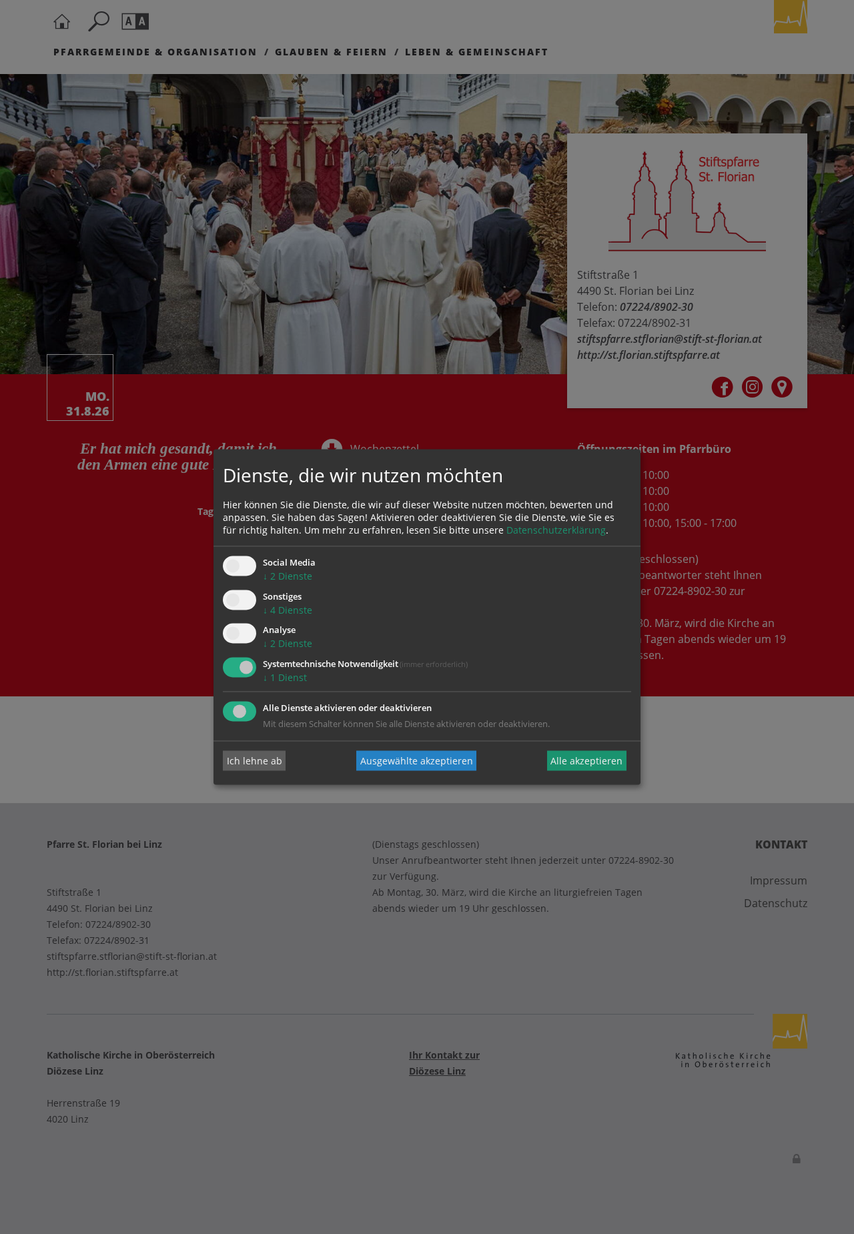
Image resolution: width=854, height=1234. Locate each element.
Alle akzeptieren (586, 760)
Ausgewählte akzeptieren (416, 760)
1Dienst (285, 678)
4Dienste (287, 610)
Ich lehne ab (254, 760)
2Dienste (287, 576)
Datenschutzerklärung (556, 530)
